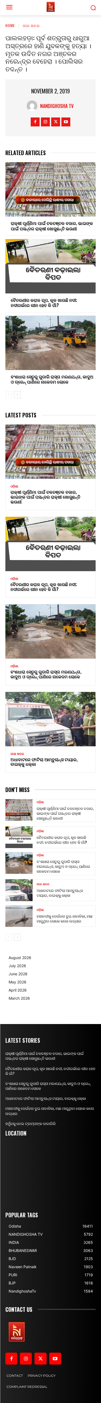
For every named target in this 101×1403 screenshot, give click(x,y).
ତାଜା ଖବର (31, 25)
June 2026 (18, 974)
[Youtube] (65, 121)
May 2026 (17, 982)
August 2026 (20, 957)
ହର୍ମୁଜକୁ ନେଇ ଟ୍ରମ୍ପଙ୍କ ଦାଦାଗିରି (30, 1123)
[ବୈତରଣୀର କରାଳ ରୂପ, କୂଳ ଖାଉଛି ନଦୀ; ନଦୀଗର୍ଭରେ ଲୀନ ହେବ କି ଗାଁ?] (50, 266)
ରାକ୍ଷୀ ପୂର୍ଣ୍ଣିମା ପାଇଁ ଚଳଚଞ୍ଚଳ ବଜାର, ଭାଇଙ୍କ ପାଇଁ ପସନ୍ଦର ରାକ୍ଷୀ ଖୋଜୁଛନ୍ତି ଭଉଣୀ (52, 225)
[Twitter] (55, 121)
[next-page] (17, 394)
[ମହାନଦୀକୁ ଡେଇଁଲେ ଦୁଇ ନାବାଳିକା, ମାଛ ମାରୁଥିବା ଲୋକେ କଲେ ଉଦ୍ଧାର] (19, 916)
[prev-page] (8, 394)
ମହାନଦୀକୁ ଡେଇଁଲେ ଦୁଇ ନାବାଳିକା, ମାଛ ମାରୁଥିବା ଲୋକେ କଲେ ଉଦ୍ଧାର (65, 918)
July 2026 (17, 965)
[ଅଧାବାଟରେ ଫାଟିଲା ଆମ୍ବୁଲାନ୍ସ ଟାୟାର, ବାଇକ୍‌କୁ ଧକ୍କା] (50, 719)
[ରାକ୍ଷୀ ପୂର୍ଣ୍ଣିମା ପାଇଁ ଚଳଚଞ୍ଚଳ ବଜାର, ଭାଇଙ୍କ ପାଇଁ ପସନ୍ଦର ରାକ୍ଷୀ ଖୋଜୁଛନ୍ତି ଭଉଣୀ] (50, 189)
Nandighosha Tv (57, 105)
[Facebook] (35, 121)
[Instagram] (45, 121)
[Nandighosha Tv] (33, 105)
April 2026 (18, 990)
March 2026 (19, 998)
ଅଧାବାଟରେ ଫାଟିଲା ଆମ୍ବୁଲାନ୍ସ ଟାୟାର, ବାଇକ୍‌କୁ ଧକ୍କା (44, 761)
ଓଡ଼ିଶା (14, 486)
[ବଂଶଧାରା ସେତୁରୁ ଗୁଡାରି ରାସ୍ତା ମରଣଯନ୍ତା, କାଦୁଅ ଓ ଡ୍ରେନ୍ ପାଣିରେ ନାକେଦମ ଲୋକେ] (50, 343)
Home (10, 25)
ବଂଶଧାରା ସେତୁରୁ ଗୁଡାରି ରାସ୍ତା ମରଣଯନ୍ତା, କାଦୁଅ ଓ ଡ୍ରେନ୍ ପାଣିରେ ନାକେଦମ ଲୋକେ (52, 379)
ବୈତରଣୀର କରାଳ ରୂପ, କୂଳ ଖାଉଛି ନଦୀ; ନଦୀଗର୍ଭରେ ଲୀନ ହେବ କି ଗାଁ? (44, 302)
